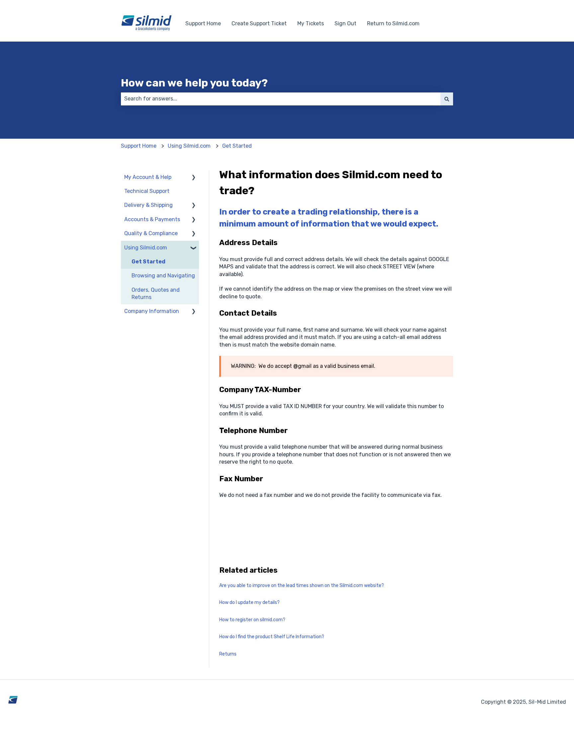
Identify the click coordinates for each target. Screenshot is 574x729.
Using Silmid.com (189, 146)
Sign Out (345, 23)
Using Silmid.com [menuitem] (145, 247)
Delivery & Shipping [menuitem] (148, 205)
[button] (193, 178)
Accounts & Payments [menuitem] (152, 219)
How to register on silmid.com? (252, 620)
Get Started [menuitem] (148, 261)
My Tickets (310, 23)
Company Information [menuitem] (151, 311)
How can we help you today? (194, 82)
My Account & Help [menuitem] (147, 177)
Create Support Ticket (259, 23)
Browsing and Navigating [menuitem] (163, 275)
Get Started (237, 146)
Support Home (203, 23)
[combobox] (280, 98)
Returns (228, 654)
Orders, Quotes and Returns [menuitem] (156, 293)
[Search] (446, 98)
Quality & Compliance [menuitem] (151, 233)
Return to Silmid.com (393, 23)
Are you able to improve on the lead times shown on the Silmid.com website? (301, 585)
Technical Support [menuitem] (146, 191)
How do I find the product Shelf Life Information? (271, 637)
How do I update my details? (249, 602)
